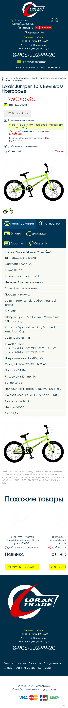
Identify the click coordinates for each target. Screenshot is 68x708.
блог (43, 67)
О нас (8, 667)
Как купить (30, 67)
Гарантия (15, 67)
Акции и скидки (25, 667)
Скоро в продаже (22, 567)
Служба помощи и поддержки (34, 689)
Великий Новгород (22, 23)
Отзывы (59, 151)
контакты (54, 67)
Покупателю (52, 663)
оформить (43, 27)
